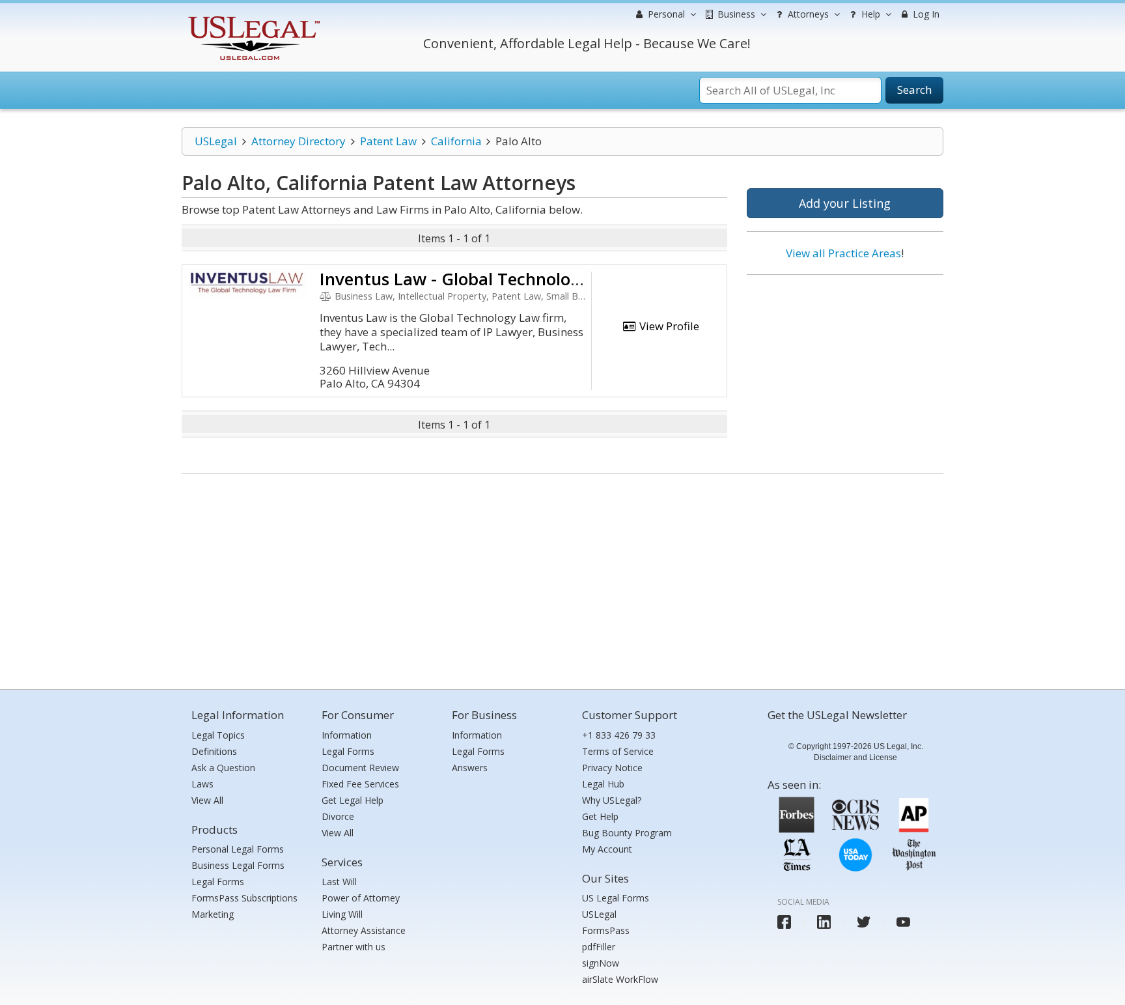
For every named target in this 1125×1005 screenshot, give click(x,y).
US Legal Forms (615, 898)
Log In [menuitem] (924, 14)
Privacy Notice (612, 767)
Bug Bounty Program (627, 833)
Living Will (342, 914)
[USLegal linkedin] (824, 922)
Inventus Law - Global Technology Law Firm (494, 278)
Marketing (212, 914)
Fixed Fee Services (360, 784)
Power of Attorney (361, 898)
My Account (607, 849)
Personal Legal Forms (237, 849)
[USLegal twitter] (863, 922)
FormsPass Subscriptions (244, 898)
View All (207, 800)
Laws (202, 784)
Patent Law (388, 141)
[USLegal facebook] (784, 922)
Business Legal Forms (238, 865)
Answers (470, 767)
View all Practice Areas (843, 253)
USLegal (216, 141)
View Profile (668, 325)
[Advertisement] (845, 369)
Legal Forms (217, 881)
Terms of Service (618, 751)
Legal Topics (218, 735)
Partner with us (353, 947)
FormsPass (606, 930)
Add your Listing (845, 203)
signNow (600, 963)
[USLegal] (252, 17)
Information (347, 735)
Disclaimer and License (855, 757)
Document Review (360, 767)
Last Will (339, 881)
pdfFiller (598, 947)
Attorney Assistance (364, 930)
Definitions (214, 751)
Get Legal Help (352, 800)
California (456, 141)
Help (869, 14)
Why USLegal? (611, 800)
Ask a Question (223, 767)
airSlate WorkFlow (620, 979)
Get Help (600, 816)
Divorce (338, 816)
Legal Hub (603, 784)
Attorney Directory (298, 141)
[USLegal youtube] (903, 922)
